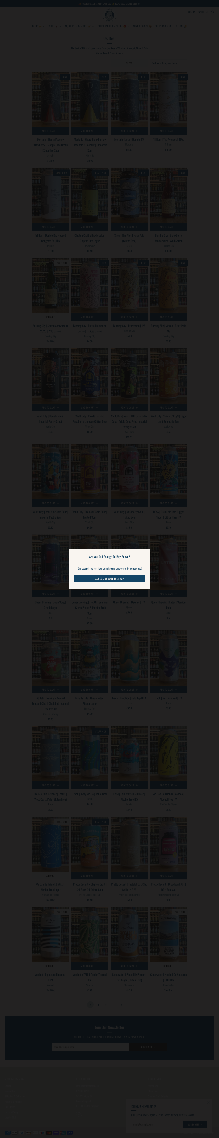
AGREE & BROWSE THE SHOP (109, 578)
